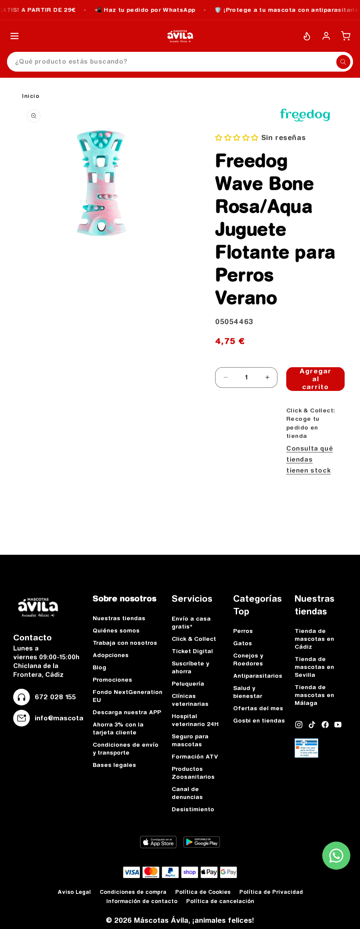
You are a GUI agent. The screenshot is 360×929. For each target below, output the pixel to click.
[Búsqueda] (343, 62)
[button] (238, 137)
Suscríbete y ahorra (190, 667)
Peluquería (188, 683)
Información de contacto (141, 901)
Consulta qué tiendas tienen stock (309, 459)
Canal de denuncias (187, 792)
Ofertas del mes (258, 708)
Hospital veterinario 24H (195, 719)
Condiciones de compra (133, 892)
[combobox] (180, 62)
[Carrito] (345, 36)
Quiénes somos (116, 630)
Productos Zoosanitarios (193, 772)
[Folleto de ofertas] (307, 36)
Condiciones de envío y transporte (125, 748)
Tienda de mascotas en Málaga (314, 694)
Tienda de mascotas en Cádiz (314, 638)
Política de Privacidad (271, 892)
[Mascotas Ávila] (180, 36)
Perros (243, 630)
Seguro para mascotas (190, 740)
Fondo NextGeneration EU (127, 695)
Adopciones (111, 654)
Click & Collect (194, 638)
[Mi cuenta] (326, 36)
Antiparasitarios (257, 675)
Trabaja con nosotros (125, 642)
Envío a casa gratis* (191, 622)
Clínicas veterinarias (190, 699)
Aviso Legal (74, 892)
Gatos (242, 643)
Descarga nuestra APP (127, 712)
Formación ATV (195, 756)
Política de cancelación (220, 901)
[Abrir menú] (14, 36)
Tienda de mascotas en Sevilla (314, 666)
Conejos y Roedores (248, 659)
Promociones (112, 679)
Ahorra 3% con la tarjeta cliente (118, 728)
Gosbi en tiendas (259, 720)
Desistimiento (193, 809)
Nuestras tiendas (119, 618)
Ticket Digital (192, 650)
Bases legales (114, 764)
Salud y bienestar (247, 691)
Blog (99, 667)
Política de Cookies (202, 892)
